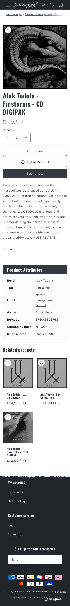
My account (15, 492)
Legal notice (37, 597)
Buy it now (35, 173)
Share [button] (11, 249)
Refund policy (18, 597)
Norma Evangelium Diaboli (44, 300)
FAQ (11, 525)
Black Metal (44, 312)
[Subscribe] (57, 559)
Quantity (8, 129)
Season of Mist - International (30, 591)
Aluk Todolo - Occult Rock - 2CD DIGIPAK (17, 452)
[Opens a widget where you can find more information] (52, 599)
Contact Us (15, 534)
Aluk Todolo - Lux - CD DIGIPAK (17, 396)
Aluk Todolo (44, 280)
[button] (8, 5)
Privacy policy (58, 592)
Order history (17, 501)
